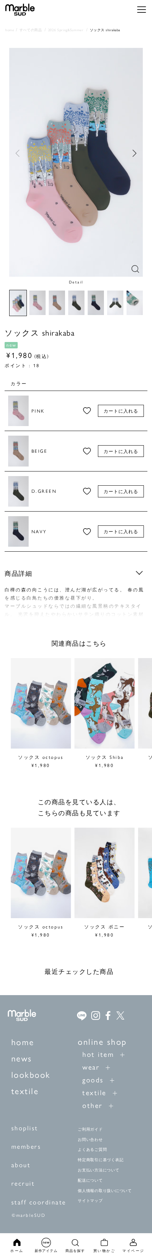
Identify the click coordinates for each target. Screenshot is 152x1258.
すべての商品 (30, 29)
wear (90, 1066)
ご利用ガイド (90, 1129)
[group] (41, 713)
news (21, 1058)
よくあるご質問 (92, 1149)
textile (25, 1091)
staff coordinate (38, 1201)
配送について (90, 1180)
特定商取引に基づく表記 (100, 1160)
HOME (9, 29)
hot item (98, 1054)
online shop (102, 1041)
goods (93, 1079)
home (22, 1042)
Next (134, 153)
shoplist (24, 1127)
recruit (23, 1183)
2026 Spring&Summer (66, 29)
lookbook (31, 1074)
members (26, 1146)
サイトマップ (90, 1200)
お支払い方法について (98, 1170)
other (92, 1105)
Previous (18, 153)
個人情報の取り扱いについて (105, 1190)
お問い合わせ (90, 1139)
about (21, 1164)
